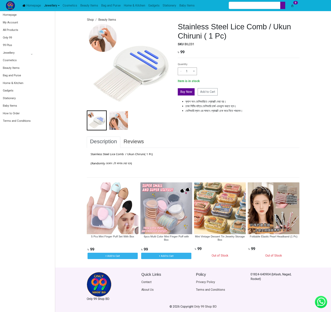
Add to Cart (207, 92)
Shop (90, 19)
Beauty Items (107, 19)
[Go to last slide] (93, 120)
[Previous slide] (93, 221)
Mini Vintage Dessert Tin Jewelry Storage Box (220, 238)
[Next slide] (166, 120)
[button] (17, 53)
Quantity (182, 64)
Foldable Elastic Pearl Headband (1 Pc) (273, 236)
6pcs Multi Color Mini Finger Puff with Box (166, 238)
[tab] (103, 142)
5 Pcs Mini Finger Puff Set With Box (112, 236)
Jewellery (9, 52)
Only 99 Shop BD (205, 306)
